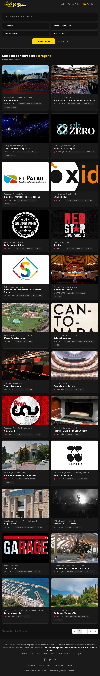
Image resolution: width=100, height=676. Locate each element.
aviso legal (76, 653)
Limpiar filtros (62, 41)
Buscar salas (44, 41)
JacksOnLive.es (47, 645)
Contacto (32, 665)
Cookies (68, 665)
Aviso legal (58, 665)
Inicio (62, 4)
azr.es (74, 671)
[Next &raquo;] (95, 631)
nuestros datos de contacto (46, 653)
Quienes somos (44, 665)
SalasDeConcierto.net (14, 645)
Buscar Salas (74, 4)
